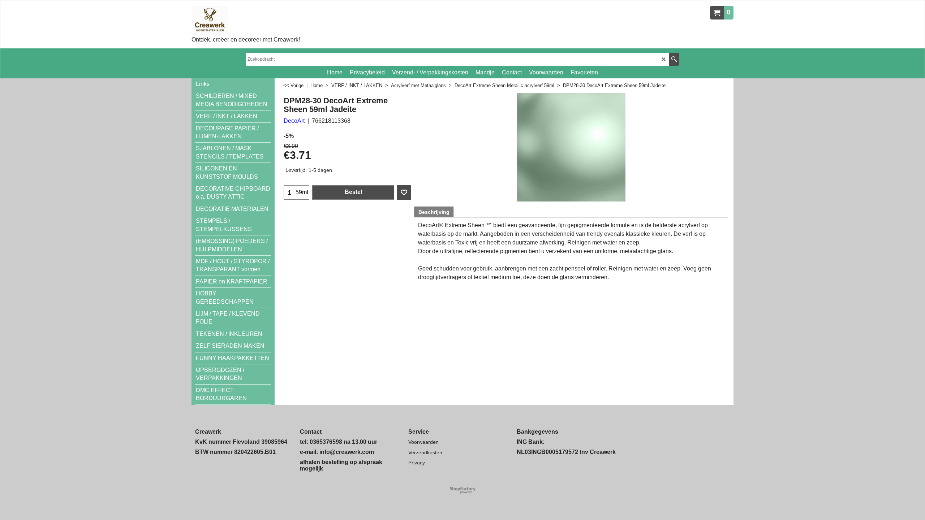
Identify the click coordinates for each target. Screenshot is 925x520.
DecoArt (294, 121)
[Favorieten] (404, 192)
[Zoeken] (674, 59)
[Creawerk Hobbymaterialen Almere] (246, 20)
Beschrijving (433, 212)
